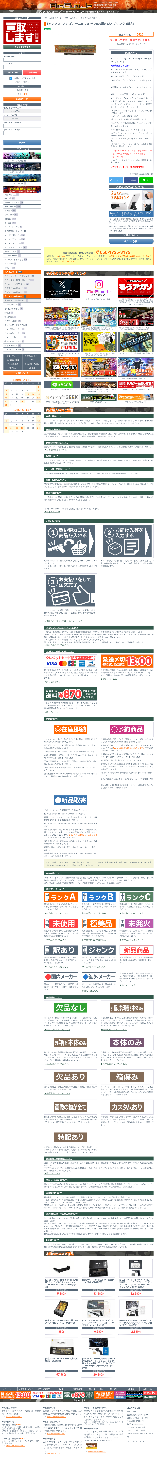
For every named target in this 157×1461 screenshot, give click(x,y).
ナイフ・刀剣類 (11, 320)
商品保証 (12, 368)
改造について (52, 456)
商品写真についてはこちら (58, 1029)
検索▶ (22, 142)
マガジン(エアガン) (13, 243)
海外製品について (54, 1192)
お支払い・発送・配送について (60, 651)
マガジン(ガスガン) (13, 239)
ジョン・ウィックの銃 (14, 160)
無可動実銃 (9, 316)
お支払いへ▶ (22, 98)
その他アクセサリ (12, 308)
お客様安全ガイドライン (57, 449)
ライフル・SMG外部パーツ (19, 280)
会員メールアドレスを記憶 (24, 78)
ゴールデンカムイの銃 (14, 183)
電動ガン (9, 218)
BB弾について (52, 1239)
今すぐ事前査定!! (22, 47)
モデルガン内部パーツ (16, 300)
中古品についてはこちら (57, 913)
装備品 (8, 312)
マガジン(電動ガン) (13, 235)
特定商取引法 (13, 364)
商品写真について (54, 492)
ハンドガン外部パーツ (17, 284)
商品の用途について (55, 416)
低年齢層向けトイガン (14, 231)
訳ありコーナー (11, 345)
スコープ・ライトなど (15, 259)
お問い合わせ (22, 372)
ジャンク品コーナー (13, 349)
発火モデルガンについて (57, 1179)
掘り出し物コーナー (13, 341)
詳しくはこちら (68, 261)
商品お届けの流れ (32, 364)
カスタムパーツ (12, 271)
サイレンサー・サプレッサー (20, 276)
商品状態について (54, 997)
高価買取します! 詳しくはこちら (131, 43)
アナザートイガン (12, 226)
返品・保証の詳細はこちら (56, 1434)
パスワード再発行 (22, 81)
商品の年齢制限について (57, 429)
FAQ (32, 359)
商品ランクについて (55, 889)
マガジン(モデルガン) (14, 247)
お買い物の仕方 (53, 521)
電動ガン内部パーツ (16, 288)
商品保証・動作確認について (59, 1158)
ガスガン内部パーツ (16, 292)
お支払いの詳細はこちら (14, 1417)
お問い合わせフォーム (54, 1453)
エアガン (9, 222)
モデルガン (10, 214)
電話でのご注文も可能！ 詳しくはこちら (64, 621)
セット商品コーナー (13, 329)
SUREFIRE (9, 263)
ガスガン (9, 210)
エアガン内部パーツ (15, 296)
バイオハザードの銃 (13, 172)
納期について (52, 718)
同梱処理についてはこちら (58, 645)
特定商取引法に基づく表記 (97, 1451)
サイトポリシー (53, 511)
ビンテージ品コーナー (14, 337)
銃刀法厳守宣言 (13, 359)
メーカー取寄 (11, 206)
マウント (9, 267)
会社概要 (31, 368)
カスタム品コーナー (14, 333)
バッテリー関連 (11, 255)
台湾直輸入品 (10, 194)
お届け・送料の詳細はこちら (15, 1446)
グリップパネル (11, 304)
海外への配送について (56, 479)
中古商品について (54, 873)
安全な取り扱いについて (57, 442)
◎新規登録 (32, 72)
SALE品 (9, 198)
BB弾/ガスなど (11, 251)
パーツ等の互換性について (58, 469)
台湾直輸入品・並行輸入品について (62, 1213)
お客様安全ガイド (32, 355)
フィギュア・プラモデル (15, 325)
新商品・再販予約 (13, 202)
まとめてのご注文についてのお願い (62, 627)
